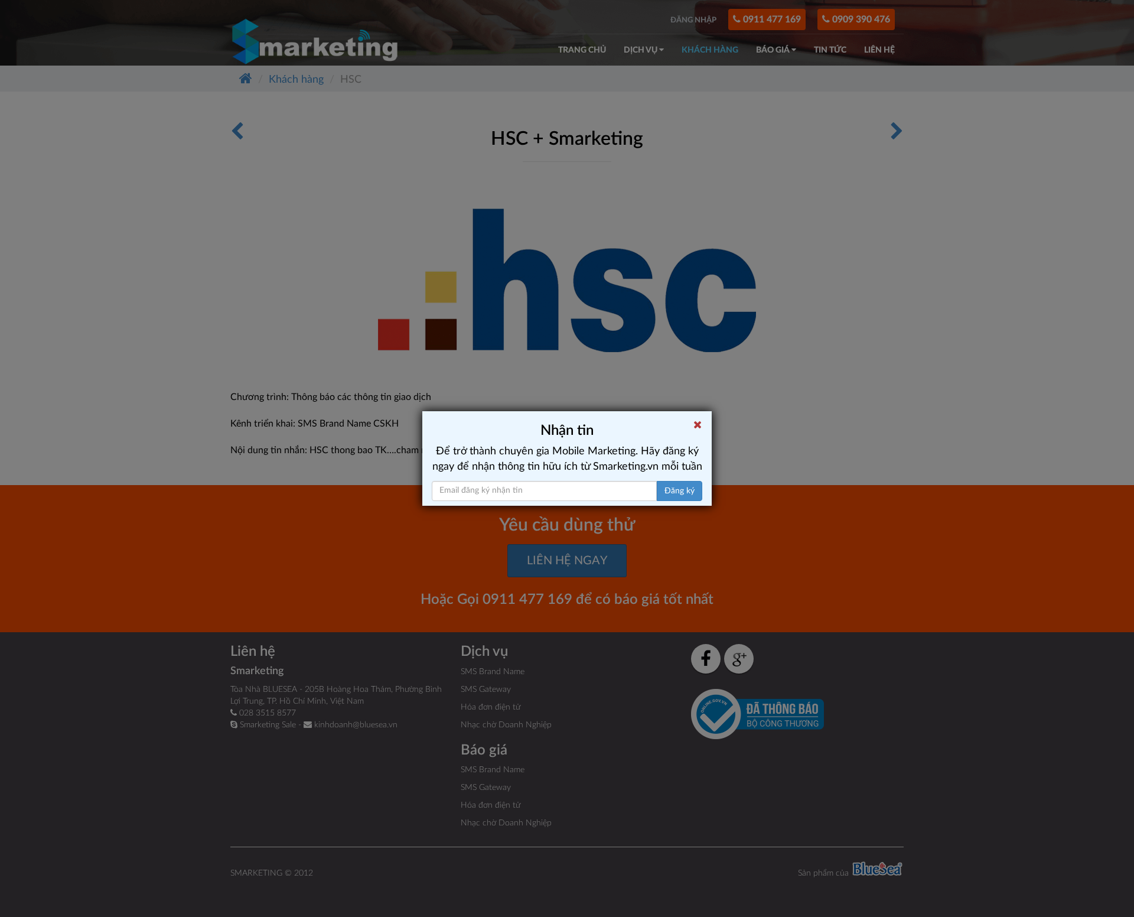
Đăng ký (679, 491)
